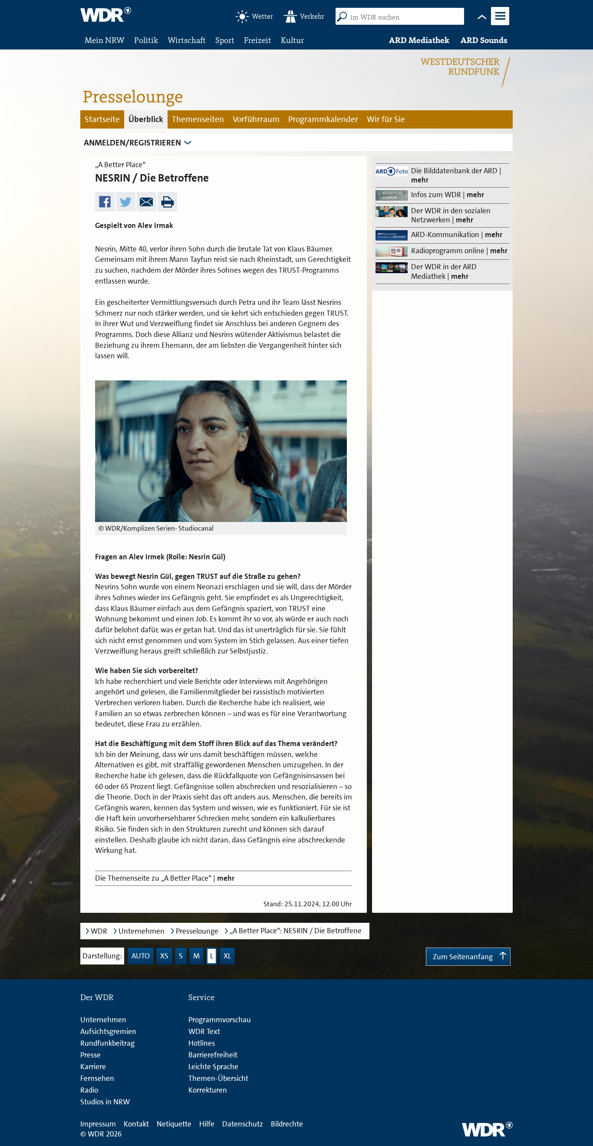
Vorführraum (256, 119)
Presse (90, 1055)
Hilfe (206, 1124)
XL (227, 956)
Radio (89, 1090)
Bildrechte (287, 1124)
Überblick (145, 119)
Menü (499, 24)
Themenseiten (198, 119)
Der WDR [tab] (97, 997)
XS (164, 956)
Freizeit (257, 40)
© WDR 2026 (101, 1134)
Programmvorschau (219, 1019)
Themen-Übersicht (218, 1078)
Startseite (102, 119)
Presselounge (197, 931)
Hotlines (201, 1043)
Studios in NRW (105, 1101)
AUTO (141, 956)
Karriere (93, 1066)
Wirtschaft (187, 40)
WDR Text (204, 1031)
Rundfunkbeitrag (107, 1043)
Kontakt (136, 1124)
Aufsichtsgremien (108, 1031)
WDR (99, 931)
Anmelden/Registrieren (132, 142)
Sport (224, 40)
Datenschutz (242, 1124)
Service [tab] (201, 997)
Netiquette (174, 1124)
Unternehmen (142, 931)
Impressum (98, 1124)
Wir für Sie (386, 119)
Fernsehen (97, 1078)
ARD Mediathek (419, 40)
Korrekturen (207, 1090)
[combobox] (403, 17)
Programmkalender (323, 119)
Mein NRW (105, 40)
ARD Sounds (484, 40)
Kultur (292, 40)
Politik (146, 40)
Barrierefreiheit (212, 1055)
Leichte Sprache (213, 1066)
